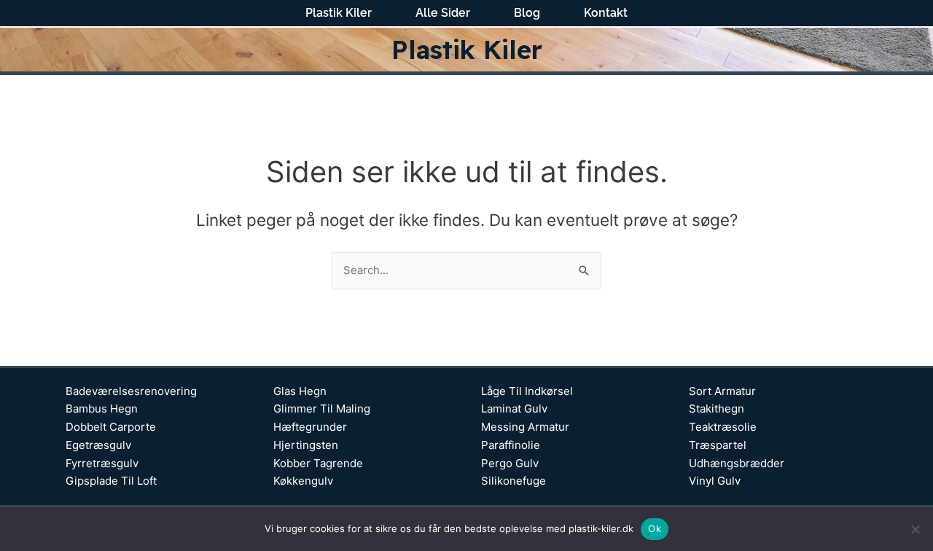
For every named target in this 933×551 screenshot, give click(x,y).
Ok (654, 528)
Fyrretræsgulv (102, 463)
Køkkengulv (303, 481)
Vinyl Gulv (715, 481)
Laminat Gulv (514, 408)
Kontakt (606, 13)
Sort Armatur (722, 391)
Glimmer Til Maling (321, 408)
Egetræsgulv (98, 445)
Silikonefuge (513, 481)
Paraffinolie (510, 445)
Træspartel (717, 445)
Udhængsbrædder (736, 463)
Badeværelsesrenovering (131, 391)
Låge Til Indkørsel (527, 391)
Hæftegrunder (310, 427)
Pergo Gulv (510, 463)
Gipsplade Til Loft (111, 481)
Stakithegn (716, 408)
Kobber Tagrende (318, 463)
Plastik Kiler (338, 13)
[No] (914, 529)
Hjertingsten (305, 445)
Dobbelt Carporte (111, 427)
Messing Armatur (525, 427)
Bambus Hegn (102, 408)
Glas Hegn (300, 391)
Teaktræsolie (723, 427)
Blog (527, 13)
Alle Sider (442, 13)
